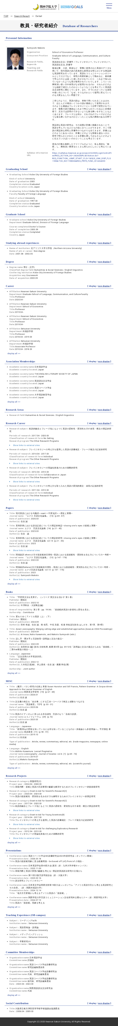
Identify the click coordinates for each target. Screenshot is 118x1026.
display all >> (14, 353)
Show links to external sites (26, 445)
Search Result (22, 16)
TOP (6, 16)
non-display (104, 169)
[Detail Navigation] (109, 6)
